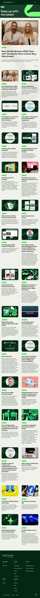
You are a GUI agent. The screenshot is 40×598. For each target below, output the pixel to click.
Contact (15, 590)
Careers (15, 588)
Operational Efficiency (30, 565)
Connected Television (18, 568)
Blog (15, 585)
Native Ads (16, 576)
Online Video (16, 565)
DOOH (15, 573)
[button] (35, 2)
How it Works (4, 565)
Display (15, 570)
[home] (9, 2)
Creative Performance (30, 568)
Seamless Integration (30, 570)
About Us (16, 582)
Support (3, 582)
